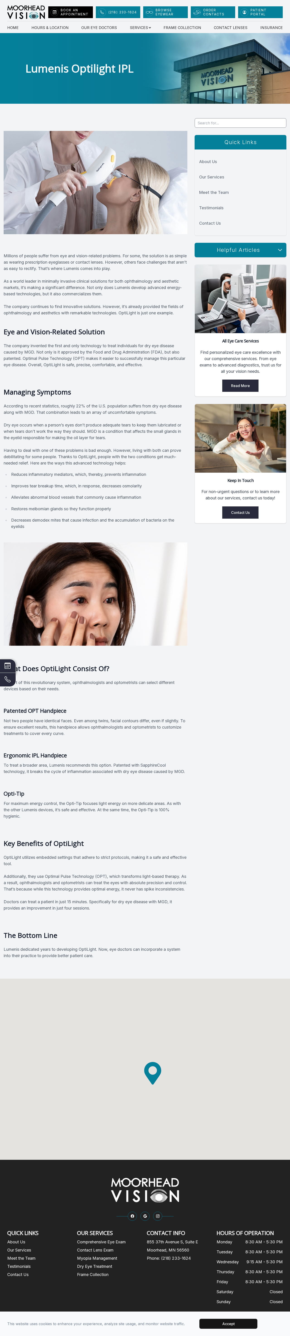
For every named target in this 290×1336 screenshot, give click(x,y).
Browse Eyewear (165, 12)
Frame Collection (182, 27)
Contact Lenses (230, 27)
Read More (240, 385)
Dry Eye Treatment (94, 1266)
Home (13, 27)
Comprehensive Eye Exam (101, 1242)
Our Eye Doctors (99, 27)
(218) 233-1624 (122, 12)
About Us (208, 161)
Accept (228, 1324)
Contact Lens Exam (95, 1250)
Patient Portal (259, 12)
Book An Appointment (75, 12)
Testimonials (211, 207)
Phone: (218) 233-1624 (169, 1258)
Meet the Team (214, 192)
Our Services (211, 177)
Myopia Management (97, 1258)
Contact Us (210, 223)
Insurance (271, 27)
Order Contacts (214, 12)
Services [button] (139, 27)
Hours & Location (50, 27)
